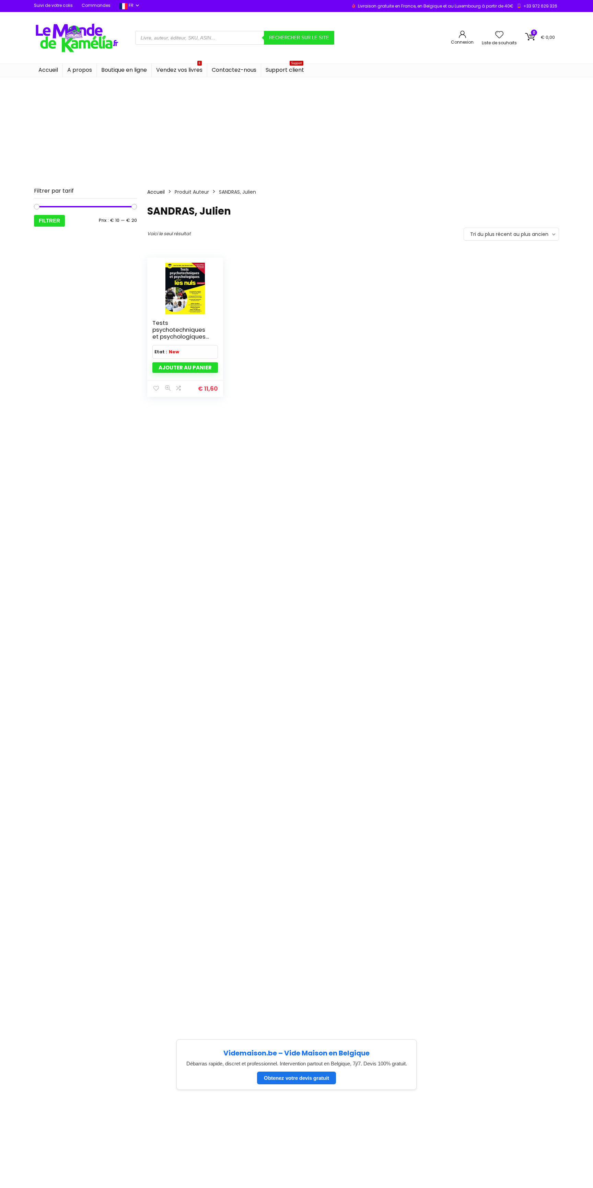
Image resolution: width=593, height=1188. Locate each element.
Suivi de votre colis (53, 5)
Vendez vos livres (179, 69)
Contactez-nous (234, 70)
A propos (79, 70)
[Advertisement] (296, 129)
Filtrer (49, 221)
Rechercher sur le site (299, 37)
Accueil (48, 70)
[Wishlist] (499, 35)
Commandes (96, 5)
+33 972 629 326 (540, 6)
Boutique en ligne (124, 70)
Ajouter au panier (185, 367)
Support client (285, 69)
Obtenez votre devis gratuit (296, 1078)
